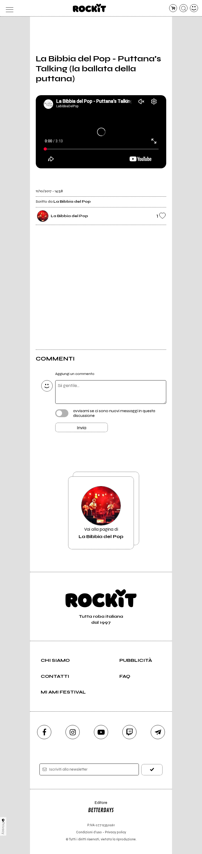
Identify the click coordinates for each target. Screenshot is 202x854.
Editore (97, 805)
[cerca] (183, 8)
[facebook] (44, 732)
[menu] (8, 8)
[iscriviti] (152, 769)
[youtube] (101, 732)
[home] (89, 8)
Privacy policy (115, 832)
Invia (81, 428)
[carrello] (173, 8)
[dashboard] (194, 8)
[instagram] (72, 732)
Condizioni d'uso (89, 832)
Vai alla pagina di (101, 532)
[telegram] (158, 732)
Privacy (3, 828)
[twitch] (129, 732)
